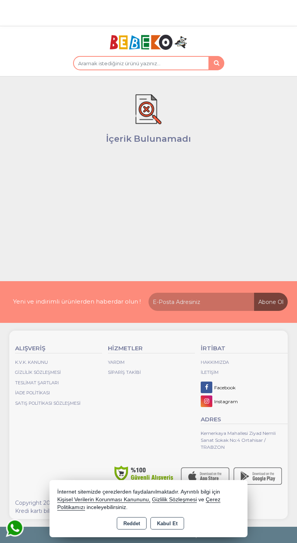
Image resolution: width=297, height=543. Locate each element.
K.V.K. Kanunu (31, 362)
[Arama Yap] (216, 63)
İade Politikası (32, 392)
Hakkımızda (215, 362)
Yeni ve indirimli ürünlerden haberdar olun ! (77, 301)
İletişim (209, 372)
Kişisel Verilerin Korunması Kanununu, (103, 499)
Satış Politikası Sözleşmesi (47, 403)
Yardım (116, 362)
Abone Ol (270, 302)
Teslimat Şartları (37, 382)
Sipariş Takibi (124, 372)
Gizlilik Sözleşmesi (38, 372)
